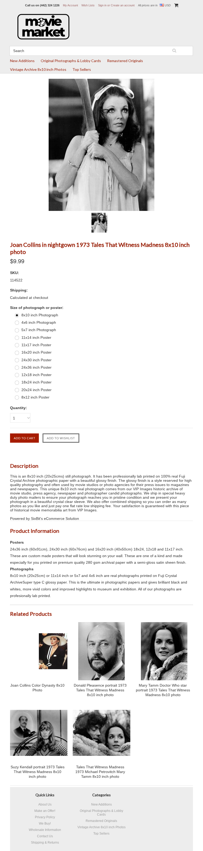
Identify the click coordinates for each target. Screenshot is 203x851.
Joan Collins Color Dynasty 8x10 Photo (37, 687)
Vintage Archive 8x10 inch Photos (38, 69)
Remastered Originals (125, 60)
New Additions (22, 60)
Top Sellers (81, 69)
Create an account (123, 5)
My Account (70, 5)
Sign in (102, 5)
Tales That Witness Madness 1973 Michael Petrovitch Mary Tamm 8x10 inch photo (100, 772)
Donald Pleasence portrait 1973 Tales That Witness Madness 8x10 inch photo (100, 690)
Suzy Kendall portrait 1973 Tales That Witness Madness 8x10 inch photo (37, 772)
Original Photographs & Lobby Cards (71, 60)
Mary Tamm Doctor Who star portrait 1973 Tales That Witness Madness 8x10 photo (163, 690)
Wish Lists (88, 5)
